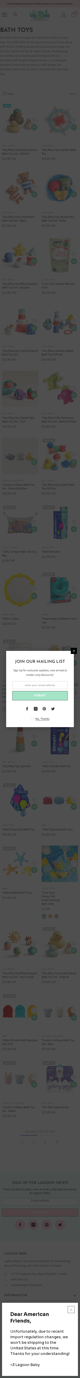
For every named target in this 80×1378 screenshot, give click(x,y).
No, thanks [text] (42, 719)
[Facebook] (27, 708)
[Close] (74, 651)
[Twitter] (53, 708)
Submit (40, 695)
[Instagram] (35, 708)
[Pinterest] (44, 708)
